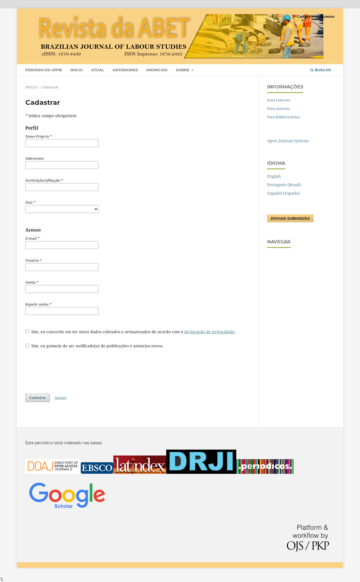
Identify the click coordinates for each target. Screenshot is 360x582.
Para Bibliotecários (283, 116)
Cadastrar (37, 398)
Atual (97, 70)
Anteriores (125, 70)
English (274, 176)
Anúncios (156, 70)
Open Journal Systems (288, 140)
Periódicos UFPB (43, 70)
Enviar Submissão (290, 218)
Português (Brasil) (284, 184)
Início (31, 87)
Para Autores (278, 108)
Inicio (76, 70)
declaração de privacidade (209, 331)
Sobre (183, 70)
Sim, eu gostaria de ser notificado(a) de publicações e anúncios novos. (96, 345)
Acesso (328, 16)
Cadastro (305, 16)
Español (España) (283, 193)
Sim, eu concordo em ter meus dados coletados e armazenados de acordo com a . (133, 331)
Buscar (322, 70)
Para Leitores (278, 100)
